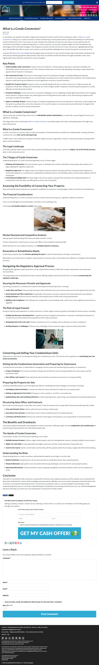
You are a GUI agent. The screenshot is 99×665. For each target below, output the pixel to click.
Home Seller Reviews (75, 18)
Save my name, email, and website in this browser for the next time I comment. (33, 602)
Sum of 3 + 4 (8, 605)
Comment (7, 558)
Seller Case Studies (42, 627)
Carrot (31, 663)
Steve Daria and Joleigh (20, 53)
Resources (82, 12)
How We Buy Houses (68, 10)
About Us (75, 12)
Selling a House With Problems (17, 632)
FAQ (88, 12)
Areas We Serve (92, 10)
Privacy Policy (5, 632)
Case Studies (67, 12)
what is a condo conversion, (38, 121)
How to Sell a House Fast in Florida (34, 632)
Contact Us (93, 12)
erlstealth (6, 34)
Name (5, 582)
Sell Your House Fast (81, 10)
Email (5, 589)
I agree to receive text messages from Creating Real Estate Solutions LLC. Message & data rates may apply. (46, 525)
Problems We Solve (46, 18)
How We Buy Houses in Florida (15, 627)
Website (6, 595)
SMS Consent (21, 522)
